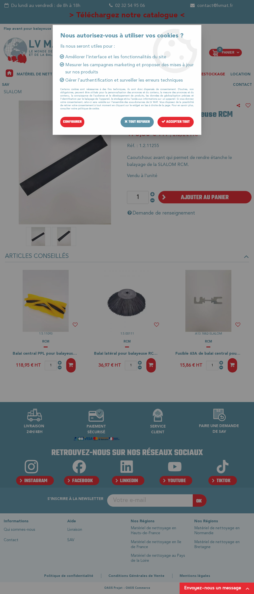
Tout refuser (139, 122)
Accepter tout (177, 122)
